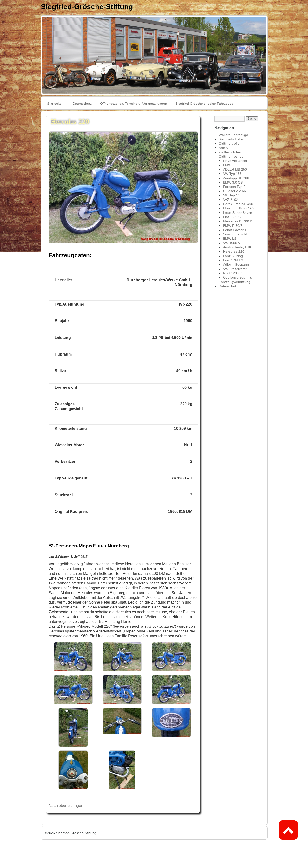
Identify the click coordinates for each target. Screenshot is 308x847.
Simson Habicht (235, 234)
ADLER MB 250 (235, 169)
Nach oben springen (66, 806)
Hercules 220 (233, 251)
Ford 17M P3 (233, 260)
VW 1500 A (231, 243)
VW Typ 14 (231, 195)
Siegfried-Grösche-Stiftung (87, 7)
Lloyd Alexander (235, 161)
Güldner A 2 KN (234, 191)
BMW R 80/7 (232, 225)
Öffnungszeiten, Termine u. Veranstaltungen (133, 103)
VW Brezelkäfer (235, 269)
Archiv (223, 148)
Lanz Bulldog (233, 256)
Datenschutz (82, 103)
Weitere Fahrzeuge (233, 135)
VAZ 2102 (230, 200)
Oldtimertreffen (230, 143)
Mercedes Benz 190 (238, 208)
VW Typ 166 (232, 174)
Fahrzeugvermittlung (234, 282)
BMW (227, 165)
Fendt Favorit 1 (234, 230)
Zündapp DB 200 (236, 178)
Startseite (54, 103)
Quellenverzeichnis (237, 277)
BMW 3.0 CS (233, 182)
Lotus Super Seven (237, 213)
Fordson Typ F (234, 187)
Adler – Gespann (236, 264)
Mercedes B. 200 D (237, 221)
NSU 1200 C (232, 273)
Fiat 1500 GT (233, 217)
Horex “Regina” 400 (238, 204)
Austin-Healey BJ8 (237, 247)
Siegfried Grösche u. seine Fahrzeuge (204, 103)
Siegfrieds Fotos (231, 139)
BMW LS (229, 238)
